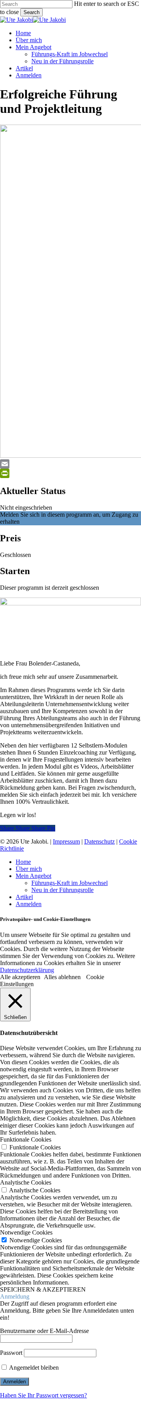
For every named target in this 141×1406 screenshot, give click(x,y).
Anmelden (29, 904)
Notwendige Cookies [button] (26, 1232)
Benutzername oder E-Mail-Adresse (44, 1330)
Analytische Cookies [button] (25, 1182)
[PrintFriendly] (70, 473)
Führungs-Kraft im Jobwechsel (69, 883)
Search (32, 12)
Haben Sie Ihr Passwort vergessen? (43, 1395)
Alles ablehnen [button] (62, 977)
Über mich (29, 868)
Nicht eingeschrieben (26, 507)
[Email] (70, 464)
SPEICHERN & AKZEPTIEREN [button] (43, 1289)
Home (23, 861)
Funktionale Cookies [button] (25, 1139)
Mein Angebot (33, 876)
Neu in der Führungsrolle (62, 890)
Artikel (24, 897)
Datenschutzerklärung (27, 970)
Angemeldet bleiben (33, 1367)
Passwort (11, 1352)
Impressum (66, 841)
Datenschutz (99, 841)
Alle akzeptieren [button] (20, 977)
